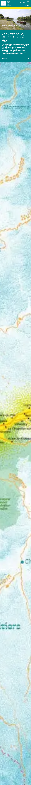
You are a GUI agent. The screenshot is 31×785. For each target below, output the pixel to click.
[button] (20, 2)
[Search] (24, 2)
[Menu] (28, 2)
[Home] (3, 3)
